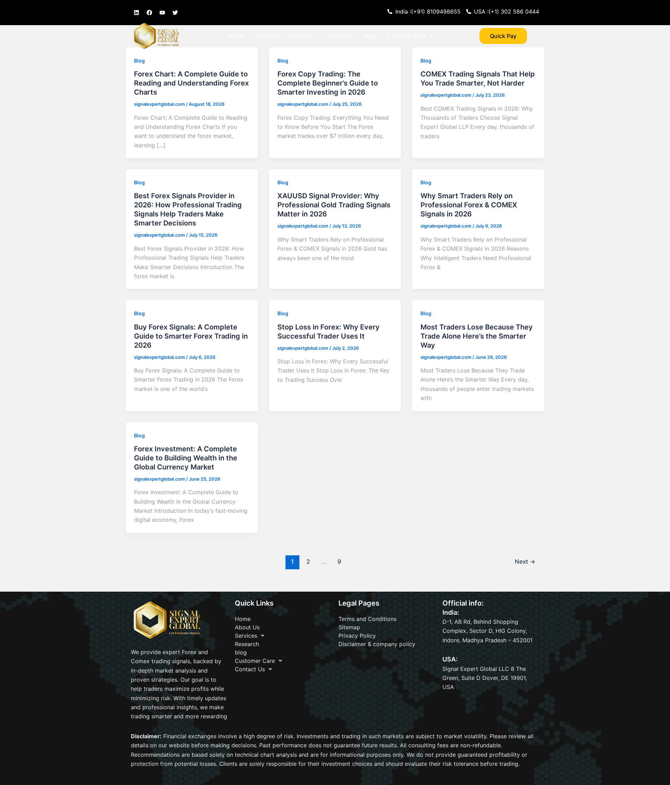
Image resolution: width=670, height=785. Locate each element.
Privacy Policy (357, 635)
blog (370, 35)
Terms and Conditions (367, 618)
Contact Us (244, 52)
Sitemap (349, 627)
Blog (139, 182)
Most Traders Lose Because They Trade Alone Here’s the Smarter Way (476, 336)
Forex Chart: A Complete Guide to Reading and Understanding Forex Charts (191, 83)
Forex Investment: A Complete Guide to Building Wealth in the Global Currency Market (185, 458)
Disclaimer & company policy (376, 643)
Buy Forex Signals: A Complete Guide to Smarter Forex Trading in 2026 (191, 336)
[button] (304, 36)
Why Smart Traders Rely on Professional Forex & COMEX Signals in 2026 (468, 205)
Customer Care (406, 35)
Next (525, 561)
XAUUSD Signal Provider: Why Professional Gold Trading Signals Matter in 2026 (333, 205)
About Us (267, 35)
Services (301, 35)
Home (236, 35)
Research (341, 35)
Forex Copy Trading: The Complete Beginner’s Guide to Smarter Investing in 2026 (327, 83)
